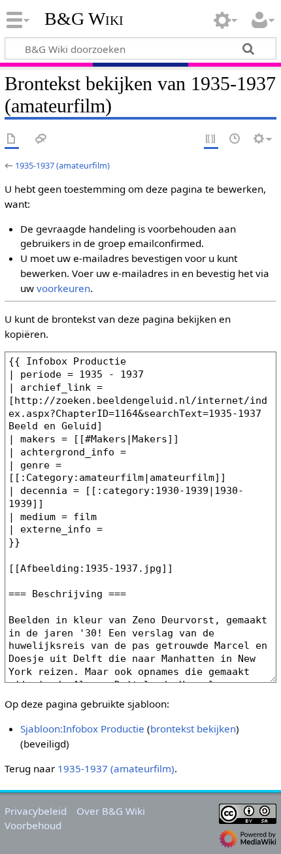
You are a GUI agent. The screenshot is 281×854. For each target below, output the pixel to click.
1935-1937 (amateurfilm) (62, 165)
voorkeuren (63, 288)
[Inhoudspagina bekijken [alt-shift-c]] (12, 139)
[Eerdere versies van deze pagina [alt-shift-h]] (235, 139)
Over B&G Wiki (110, 810)
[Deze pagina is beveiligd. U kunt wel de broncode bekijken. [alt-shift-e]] (211, 139)
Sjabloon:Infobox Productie (82, 728)
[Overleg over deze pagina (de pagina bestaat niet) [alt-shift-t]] (41, 139)
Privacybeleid (36, 810)
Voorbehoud (33, 825)
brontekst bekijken (193, 728)
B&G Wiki (84, 19)
